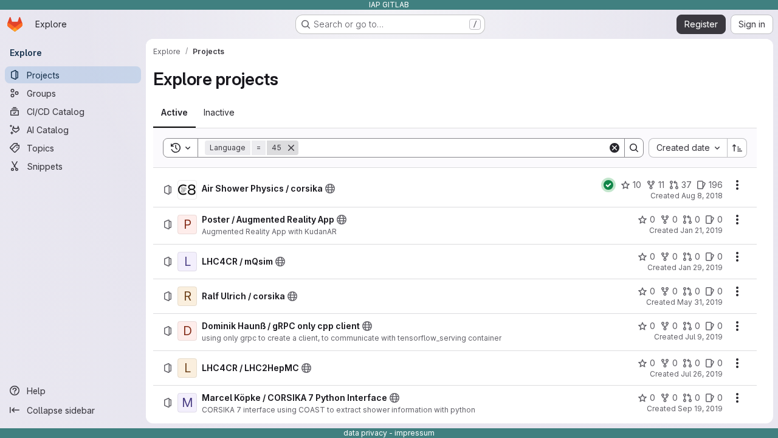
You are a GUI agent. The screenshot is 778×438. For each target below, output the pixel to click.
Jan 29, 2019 (700, 267)
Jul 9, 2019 (704, 336)
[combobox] (688, 148)
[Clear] (614, 148)
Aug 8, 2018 (702, 195)
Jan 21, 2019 (701, 230)
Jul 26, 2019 (702, 373)
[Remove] (291, 148)
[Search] (634, 148)
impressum (414, 432)
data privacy (365, 432)
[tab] (174, 112)
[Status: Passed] (608, 185)
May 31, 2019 (700, 302)
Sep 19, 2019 (700, 408)
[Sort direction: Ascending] (737, 148)
